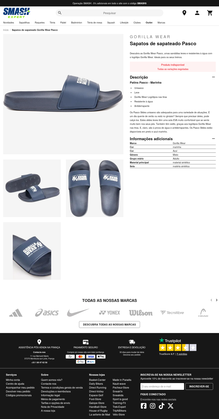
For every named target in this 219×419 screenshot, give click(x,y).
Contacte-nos (39, 352)
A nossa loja (48, 410)
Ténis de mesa (94, 22)
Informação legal (50, 395)
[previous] (211, 300)
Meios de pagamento (53, 399)
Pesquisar (109, 13)
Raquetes (40, 22)
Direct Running (97, 387)
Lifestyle (124, 22)
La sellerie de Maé (99, 414)
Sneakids (118, 395)
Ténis (52, 22)
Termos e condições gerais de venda (62, 387)
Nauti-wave (119, 383)
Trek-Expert (119, 407)
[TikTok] (161, 406)
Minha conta (13, 380)
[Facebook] (143, 406)
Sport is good (120, 399)
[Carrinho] (210, 13)
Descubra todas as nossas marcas (109, 324)
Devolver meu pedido (18, 391)
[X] (170, 406)
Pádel (63, 22)
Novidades (8, 22)
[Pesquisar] (60, 12)
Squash (111, 22)
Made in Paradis (122, 380)
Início (6, 29)
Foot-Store (95, 399)
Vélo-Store (119, 414)
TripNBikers (119, 410)
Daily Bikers (96, 383)
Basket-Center (97, 380)
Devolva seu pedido (132, 354)
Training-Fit (119, 403)
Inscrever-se (199, 386)
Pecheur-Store (121, 387)
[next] (216, 300)
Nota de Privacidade (52, 407)
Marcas (161, 22)
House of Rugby (98, 410)
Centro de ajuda (15, 383)
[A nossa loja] (184, 13)
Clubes (137, 22)
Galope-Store (96, 403)
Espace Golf (96, 395)
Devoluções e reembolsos (56, 391)
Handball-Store (97, 407)
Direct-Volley (96, 391)
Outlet (149, 22)
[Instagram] (152, 406)
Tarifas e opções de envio (55, 403)
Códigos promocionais (19, 395)
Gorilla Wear (150, 36)
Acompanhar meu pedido (20, 387)
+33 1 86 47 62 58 (39, 362)
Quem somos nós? (51, 380)
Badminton (76, 22)
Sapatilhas (24, 22)
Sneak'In (118, 391)
